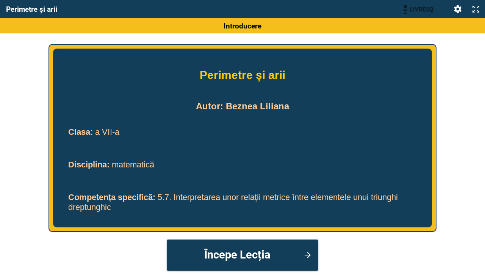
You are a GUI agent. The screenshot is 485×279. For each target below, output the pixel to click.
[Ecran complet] (476, 9)
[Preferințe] (458, 9)
